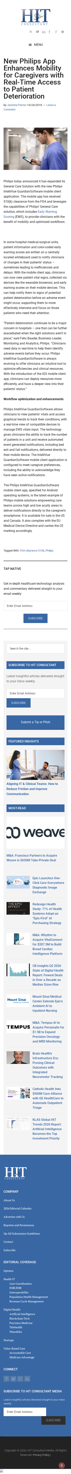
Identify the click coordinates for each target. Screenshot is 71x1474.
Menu (38, 45)
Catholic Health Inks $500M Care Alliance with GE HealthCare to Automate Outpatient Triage (48, 1098)
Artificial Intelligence (22, 1314)
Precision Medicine (21, 1323)
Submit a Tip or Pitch (35, 722)
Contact (8, 1242)
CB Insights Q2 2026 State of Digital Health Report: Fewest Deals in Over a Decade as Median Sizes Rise (48, 975)
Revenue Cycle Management (26, 1301)
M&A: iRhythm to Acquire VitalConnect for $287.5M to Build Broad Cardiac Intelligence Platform (47, 944)
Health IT (9, 1279)
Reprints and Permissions (19, 1225)
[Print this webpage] (32, 121)
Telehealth (15, 1327)
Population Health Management (28, 1297)
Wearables (15, 1332)
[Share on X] (13, 121)
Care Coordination (20, 1283)
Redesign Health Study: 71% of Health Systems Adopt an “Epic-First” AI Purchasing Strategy (47, 913)
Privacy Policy (41, 1454)
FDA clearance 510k (32, 550)
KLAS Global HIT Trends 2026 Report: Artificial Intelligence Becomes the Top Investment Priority (47, 1129)
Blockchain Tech (19, 1318)
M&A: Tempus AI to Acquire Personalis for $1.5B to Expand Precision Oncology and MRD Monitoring (48, 1032)
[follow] (39, 32)
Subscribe (10, 1250)
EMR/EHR (15, 1288)
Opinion (8, 1271)
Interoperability (19, 1292)
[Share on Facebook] (19, 121)
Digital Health (12, 1309)
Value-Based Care (14, 1348)
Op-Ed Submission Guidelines (22, 1233)
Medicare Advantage (21, 1357)
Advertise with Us (14, 1217)
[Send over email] (25, 121)
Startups (9, 1340)
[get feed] (33, 32)
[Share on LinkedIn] (7, 121)
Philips (49, 550)
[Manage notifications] (62, 1465)
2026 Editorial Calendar (18, 1208)
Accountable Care (20, 1353)
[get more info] (64, 32)
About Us (9, 1200)
